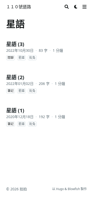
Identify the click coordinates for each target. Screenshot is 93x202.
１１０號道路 (18, 7)
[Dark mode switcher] (76, 7)
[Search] (67, 7)
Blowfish (74, 189)
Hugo (60, 189)
